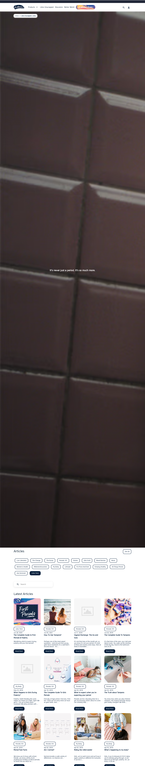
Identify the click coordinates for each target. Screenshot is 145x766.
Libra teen (80, 6)
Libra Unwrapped (46, 7)
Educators (59, 7)
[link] (19, 7)
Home (17, 16)
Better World (69, 7)
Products (31, 7)
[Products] (37, 7)
